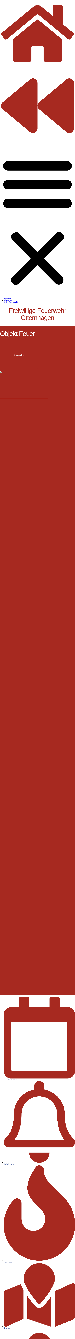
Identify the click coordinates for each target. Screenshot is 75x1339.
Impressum (7, 299)
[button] (37, 221)
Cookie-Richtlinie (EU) (11, 302)
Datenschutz (8, 300)
